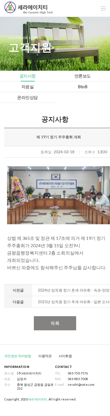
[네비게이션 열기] (103, 8)
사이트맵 (65, 356)
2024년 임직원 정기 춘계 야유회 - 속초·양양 (73, 290)
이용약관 (45, 356)
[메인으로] (28, 7)
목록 (55, 323)
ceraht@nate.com (81, 384)
